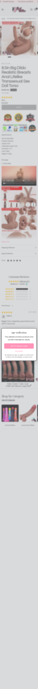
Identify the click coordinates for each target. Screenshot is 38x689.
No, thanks (19, 351)
